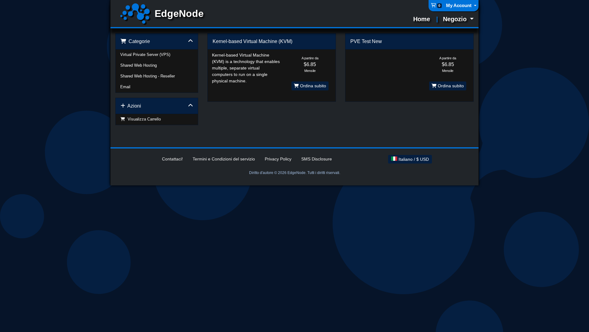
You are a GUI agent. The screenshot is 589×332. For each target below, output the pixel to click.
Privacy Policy (278, 158)
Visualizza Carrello (143, 119)
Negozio (455, 19)
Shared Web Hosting (138, 65)
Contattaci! (172, 158)
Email (125, 87)
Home (421, 19)
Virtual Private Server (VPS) (145, 55)
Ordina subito (312, 85)
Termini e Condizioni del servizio (224, 158)
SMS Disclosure (316, 158)
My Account (459, 5)
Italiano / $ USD (413, 159)
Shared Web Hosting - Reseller (147, 76)
